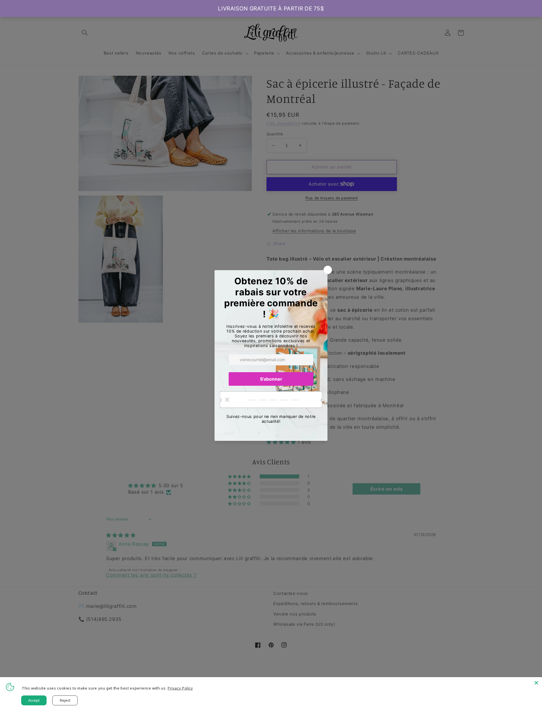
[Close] (536, 683)
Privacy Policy (180, 688)
